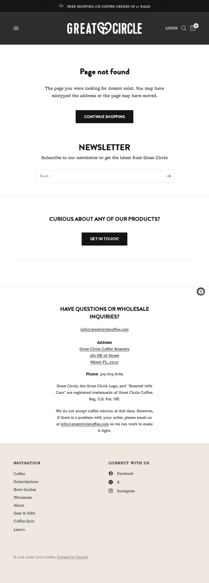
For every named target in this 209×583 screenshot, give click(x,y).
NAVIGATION (27, 463)
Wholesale (23, 497)
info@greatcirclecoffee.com (105, 329)
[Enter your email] (168, 176)
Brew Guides (25, 489)
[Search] (183, 28)
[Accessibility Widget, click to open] (201, 291)
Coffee (19, 473)
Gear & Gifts (24, 513)
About (19, 505)
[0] (191, 28)
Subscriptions (26, 481)
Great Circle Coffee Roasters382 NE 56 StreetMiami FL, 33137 (104, 355)
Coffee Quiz (24, 521)
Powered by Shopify (72, 557)
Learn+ (20, 529)
